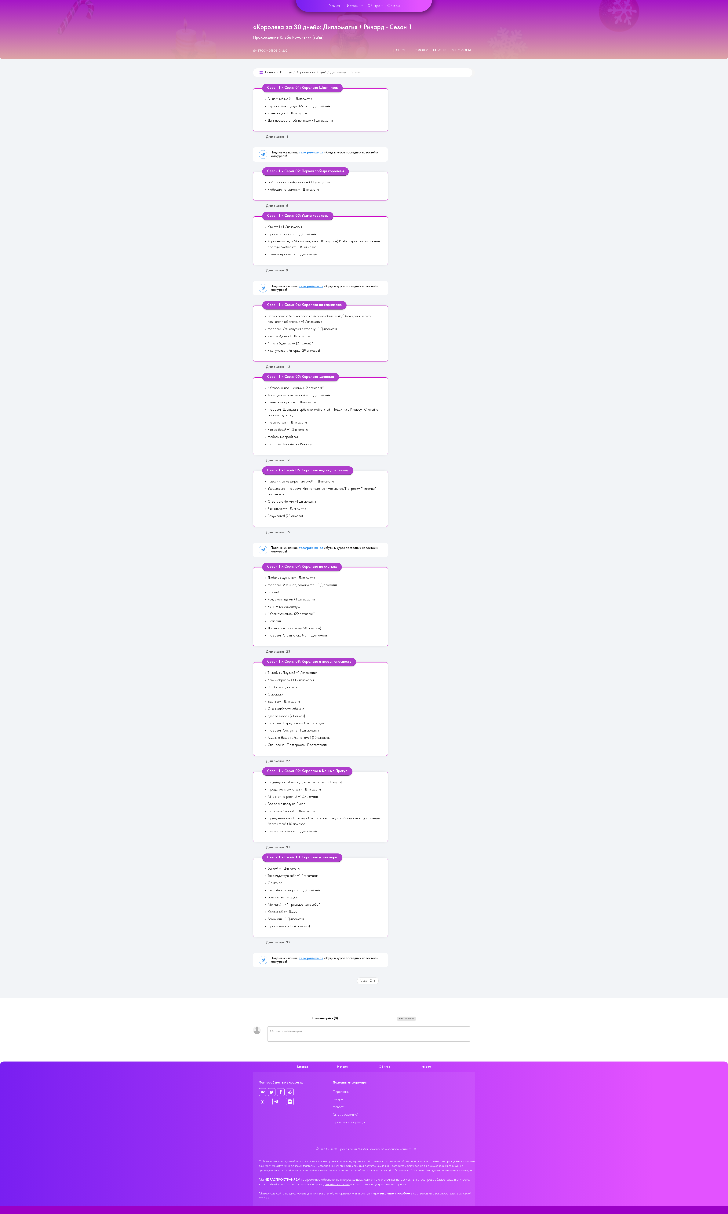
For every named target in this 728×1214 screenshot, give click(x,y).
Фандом (393, 6)
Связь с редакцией (346, 1115)
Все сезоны (461, 50)
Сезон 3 (439, 50)
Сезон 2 (421, 50)
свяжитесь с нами (337, 1184)
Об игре (373, 6)
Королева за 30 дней (311, 72)
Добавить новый (406, 1019)
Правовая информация (349, 1122)
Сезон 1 (402, 50)
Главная (334, 6)
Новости (339, 1107)
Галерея (338, 1099)
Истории (353, 6)
